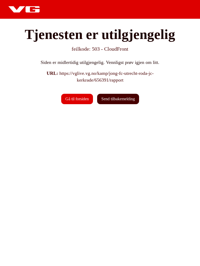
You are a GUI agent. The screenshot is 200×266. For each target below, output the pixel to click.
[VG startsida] (24, 9)
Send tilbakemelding (118, 99)
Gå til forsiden (77, 99)
